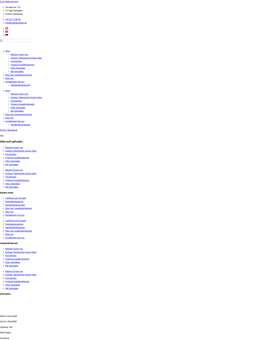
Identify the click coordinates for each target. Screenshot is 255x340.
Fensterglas (16, 61)
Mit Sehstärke (17, 71)
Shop (7, 51)
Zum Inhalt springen (9, 1)
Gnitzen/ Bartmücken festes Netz (26, 58)
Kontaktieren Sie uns (14, 82)
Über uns (9, 78)
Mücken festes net (19, 54)
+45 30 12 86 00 (7, 310)
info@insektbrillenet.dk (10, 299)
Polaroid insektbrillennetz (23, 65)
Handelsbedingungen (20, 85)
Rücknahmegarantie (14, 201)
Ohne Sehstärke (18, 68)
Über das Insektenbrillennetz (18, 75)
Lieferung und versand (15, 198)
